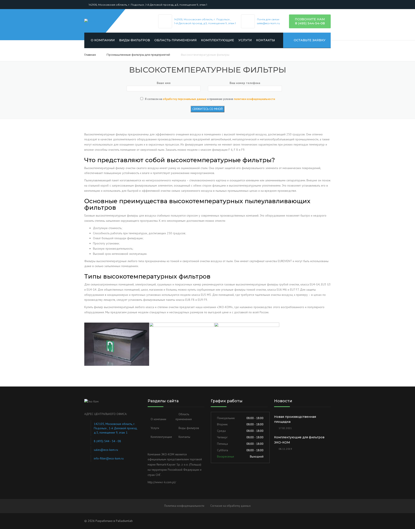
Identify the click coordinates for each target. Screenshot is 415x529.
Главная (90, 54)
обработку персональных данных (184, 99)
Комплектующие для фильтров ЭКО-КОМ (299, 439)
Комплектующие (217, 40)
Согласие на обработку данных (230, 506)
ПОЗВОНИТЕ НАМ (310, 19)
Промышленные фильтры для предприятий (138, 54)
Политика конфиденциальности (184, 506)
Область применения (175, 40)
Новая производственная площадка (295, 419)
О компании (103, 40)
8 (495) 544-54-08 (310, 23)
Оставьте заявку (309, 40)
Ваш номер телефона (245, 83)
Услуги (245, 40)
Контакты (265, 40)
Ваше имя (164, 83)
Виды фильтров (134, 40)
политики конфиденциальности (254, 99)
